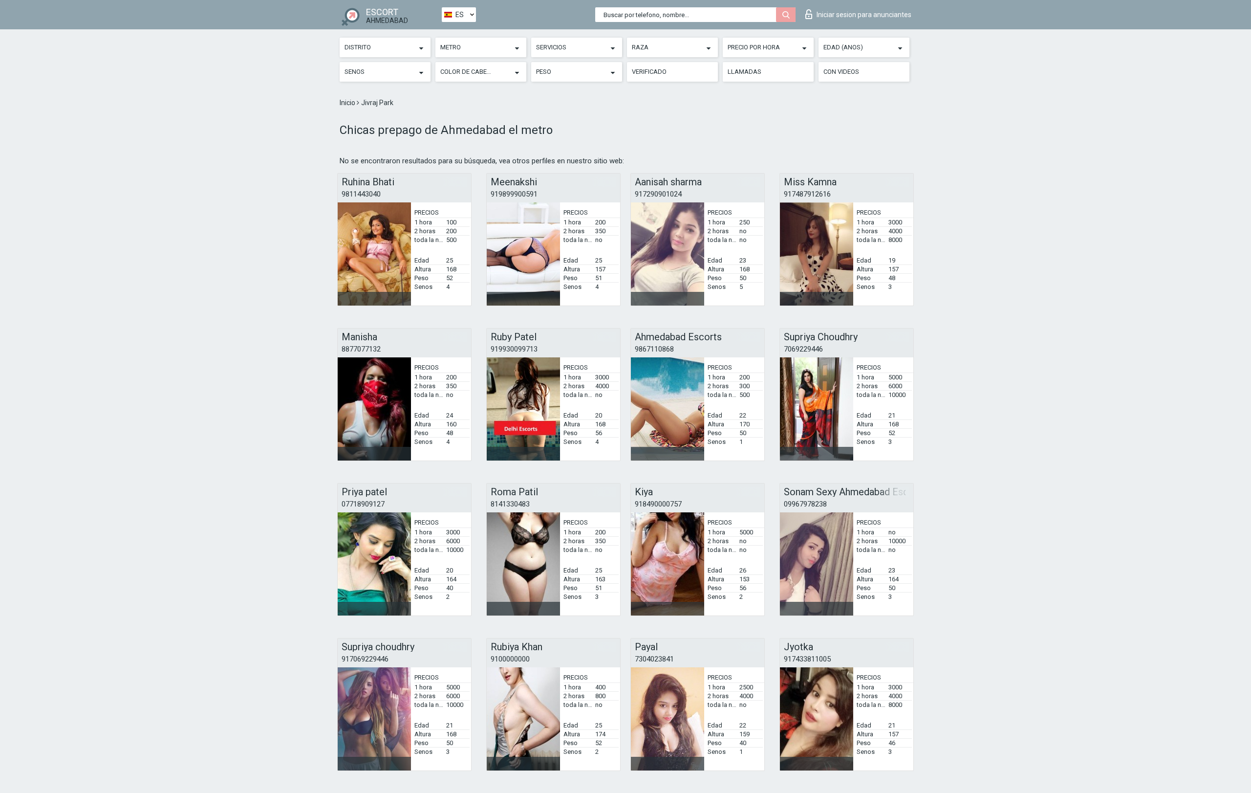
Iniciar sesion (864, 15)
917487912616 (807, 194)
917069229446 (365, 659)
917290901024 (658, 194)
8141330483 (510, 504)
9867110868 (654, 349)
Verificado (649, 71)
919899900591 (514, 194)
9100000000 (510, 659)
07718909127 (363, 504)
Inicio (348, 103)
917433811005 (807, 659)
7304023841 (654, 659)
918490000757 (658, 504)
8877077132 (361, 349)
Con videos (841, 71)
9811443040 (361, 194)
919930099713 (514, 349)
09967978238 (805, 504)
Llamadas (744, 71)
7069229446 (803, 349)
